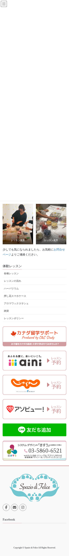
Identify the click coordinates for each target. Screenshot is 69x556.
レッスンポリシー (14, 318)
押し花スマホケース (15, 296)
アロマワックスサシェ (16, 303)
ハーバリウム (11, 288)
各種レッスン (11, 273)
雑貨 (6, 311)
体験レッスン (12, 266)
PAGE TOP (63, 536)
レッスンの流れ (12, 281)
